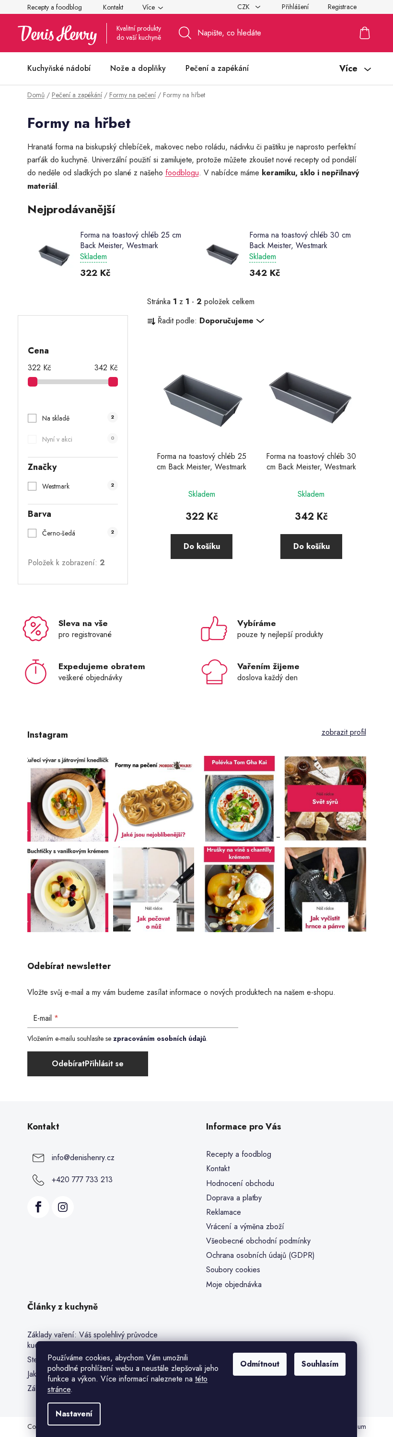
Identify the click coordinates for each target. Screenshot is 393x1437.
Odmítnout (259, 1363)
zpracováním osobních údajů (159, 1038)
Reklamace (223, 1212)
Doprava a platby (234, 1197)
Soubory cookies (233, 1269)
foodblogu (182, 172)
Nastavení (74, 1413)
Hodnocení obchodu (240, 1183)
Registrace (342, 6)
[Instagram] (63, 1207)
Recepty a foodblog (54, 7)
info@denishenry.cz (83, 1157)
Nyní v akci (78, 439)
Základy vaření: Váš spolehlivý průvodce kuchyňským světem (92, 1340)
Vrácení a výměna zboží (245, 1226)
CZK (244, 6)
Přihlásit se (104, 1063)
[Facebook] (38, 1207)
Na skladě (78, 418)
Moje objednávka (234, 1284)
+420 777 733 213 (82, 1179)
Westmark (78, 486)
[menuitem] (59, 68)
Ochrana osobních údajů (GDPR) (260, 1255)
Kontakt (113, 7)
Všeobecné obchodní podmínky (258, 1240)
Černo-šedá (78, 533)
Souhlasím (319, 1363)
